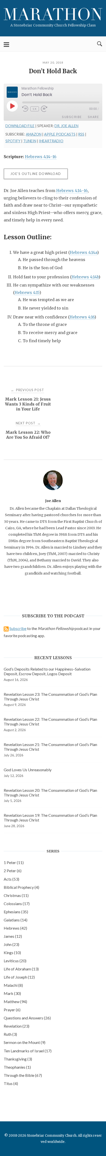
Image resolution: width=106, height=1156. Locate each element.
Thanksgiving (18, 1059)
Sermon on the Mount (24, 1042)
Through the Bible (23, 1075)
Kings (12, 952)
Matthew (15, 1001)
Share (93, 117)
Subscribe (72, 117)
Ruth (10, 1034)
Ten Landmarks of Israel (28, 1050)
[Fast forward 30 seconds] (47, 109)
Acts (11, 879)
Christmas (16, 895)
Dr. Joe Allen (66, 126)
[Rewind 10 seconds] (25, 109)
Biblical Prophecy (21, 887)
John (11, 944)
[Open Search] (99, 44)
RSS (81, 134)
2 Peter (12, 870)
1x (34, 109)
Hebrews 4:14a (83, 252)
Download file (20, 126)
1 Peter (14, 862)
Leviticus (15, 960)
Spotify (12, 141)
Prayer (12, 1009)
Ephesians (16, 911)
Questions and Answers (27, 1017)
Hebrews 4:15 (27, 292)
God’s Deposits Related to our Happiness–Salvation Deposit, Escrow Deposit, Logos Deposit (47, 671)
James (13, 936)
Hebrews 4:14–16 (40, 156)
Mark (12, 993)
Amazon (33, 134)
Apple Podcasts (59, 134)
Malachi (13, 985)
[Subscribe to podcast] (6, 628)
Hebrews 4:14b (85, 276)
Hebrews (15, 928)
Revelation (16, 1026)
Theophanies (17, 1067)
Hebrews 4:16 (82, 316)
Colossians (17, 903)
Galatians (15, 919)
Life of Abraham (21, 968)
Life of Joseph (19, 977)
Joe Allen (53, 501)
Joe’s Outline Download (35, 174)
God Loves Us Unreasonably (28, 769)
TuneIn (29, 141)
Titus (11, 1083)
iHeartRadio (51, 141)
